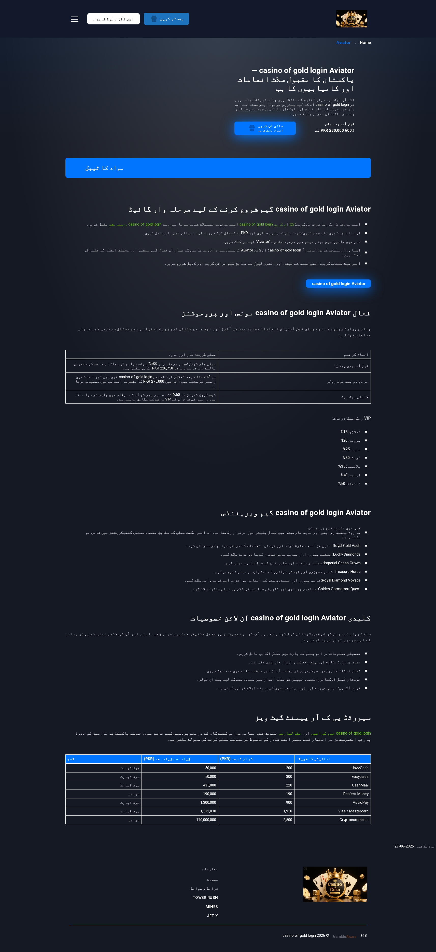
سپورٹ (212, 879)
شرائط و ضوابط (204, 888)
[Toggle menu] (74, 19)
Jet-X (212, 916)
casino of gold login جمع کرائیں (341, 733)
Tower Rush (205, 897)
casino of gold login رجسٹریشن (135, 224)
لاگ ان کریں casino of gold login (267, 224)
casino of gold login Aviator (339, 283)
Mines (212, 906)
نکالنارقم (289, 733)
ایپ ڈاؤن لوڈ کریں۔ (113, 18)
